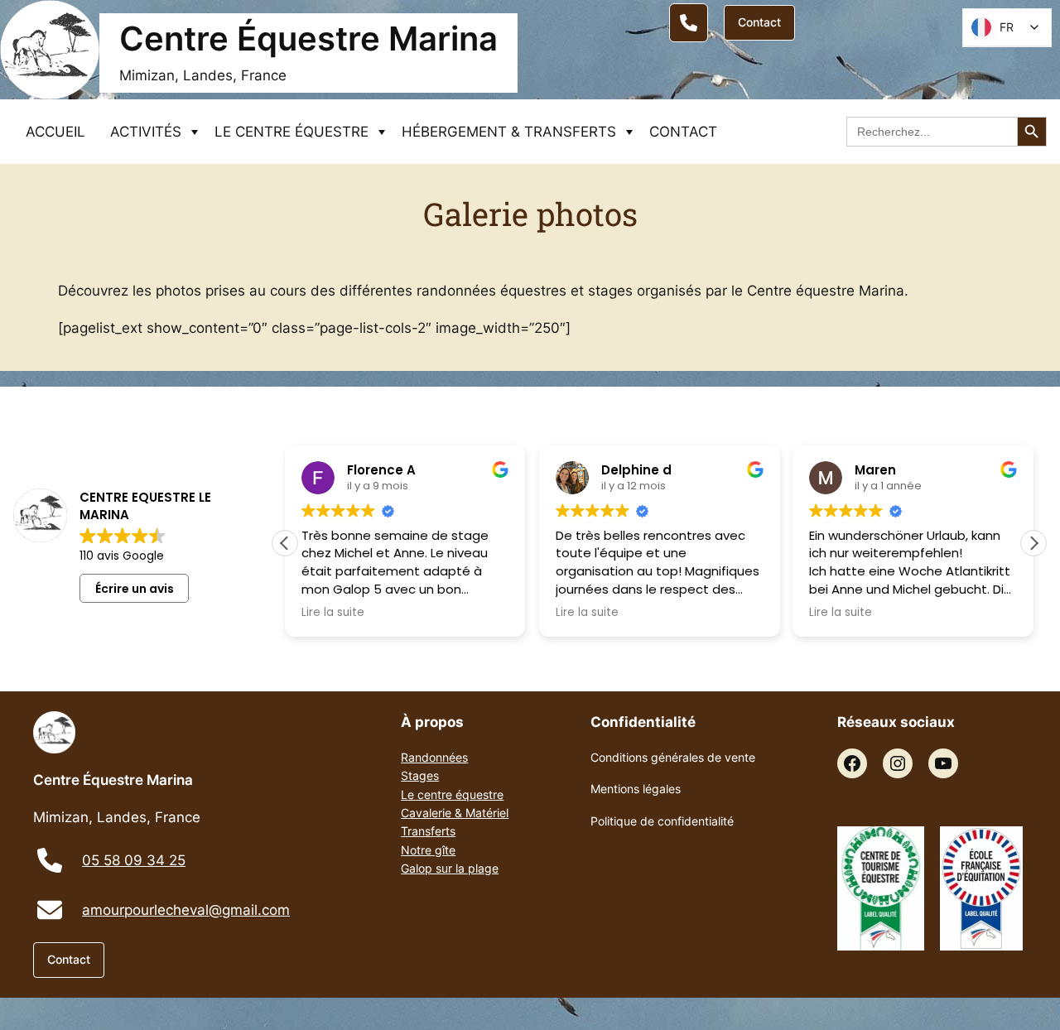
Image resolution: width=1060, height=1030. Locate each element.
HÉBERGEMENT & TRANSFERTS (509, 131)
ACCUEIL (55, 131)
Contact (759, 22)
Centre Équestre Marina (308, 38)
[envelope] (49, 910)
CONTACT (683, 131)
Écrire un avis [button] (134, 588)
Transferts (428, 831)
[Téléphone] (688, 22)
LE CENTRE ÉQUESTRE (291, 131)
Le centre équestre (452, 794)
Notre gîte (428, 850)
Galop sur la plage (450, 868)
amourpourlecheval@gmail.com (186, 910)
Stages (420, 775)
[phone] (49, 860)
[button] (1033, 543)
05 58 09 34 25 (134, 860)
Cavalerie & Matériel (454, 813)
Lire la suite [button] (332, 612)
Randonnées (434, 757)
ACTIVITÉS (145, 131)
